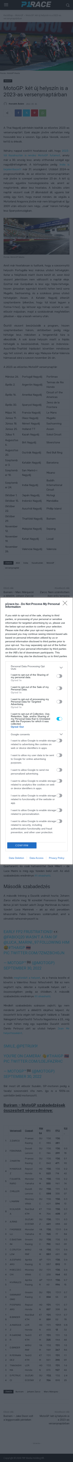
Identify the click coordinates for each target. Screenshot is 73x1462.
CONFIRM (22, 845)
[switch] (59, 676)
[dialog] (36, 731)
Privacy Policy (56, 858)
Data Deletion (16, 858)
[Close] (66, 604)
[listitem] (36, 667)
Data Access (36, 858)
